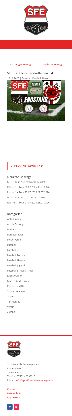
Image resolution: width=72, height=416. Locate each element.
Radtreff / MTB (15, 286)
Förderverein (14, 239)
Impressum (13, 397)
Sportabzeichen (16, 291)
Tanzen (11, 296)
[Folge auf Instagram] (16, 407)
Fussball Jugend (16, 265)
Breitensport (14, 229)
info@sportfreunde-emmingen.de (34, 380)
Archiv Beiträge (15, 224)
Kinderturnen (14, 275)
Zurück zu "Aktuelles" (27, 166)
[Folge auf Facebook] (10, 407)
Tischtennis (13, 301)
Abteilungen (14, 219)
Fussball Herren (41, 78)
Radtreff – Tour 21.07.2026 (22, 202)
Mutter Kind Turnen (18, 281)
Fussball (26, 78)
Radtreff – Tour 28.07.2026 (22, 187)
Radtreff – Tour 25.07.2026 (22, 192)
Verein (10, 306)
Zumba (11, 311)
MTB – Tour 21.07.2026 (20, 197)
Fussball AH (13, 250)
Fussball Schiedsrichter (20, 270)
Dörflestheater (15, 234)
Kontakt (11, 389)
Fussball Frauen (16, 255)
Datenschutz (14, 393)
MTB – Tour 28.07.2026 (20, 182)
